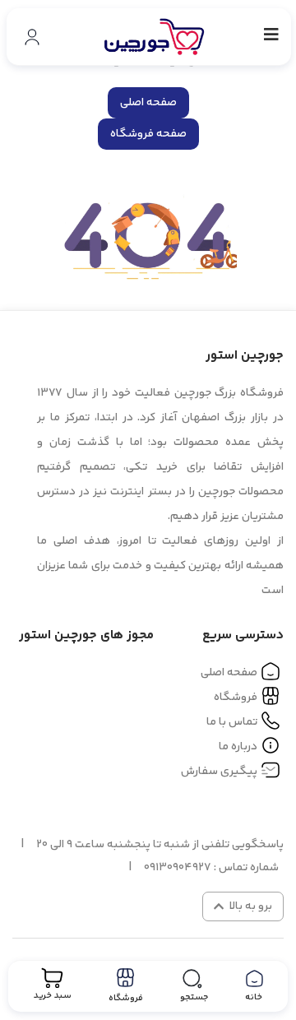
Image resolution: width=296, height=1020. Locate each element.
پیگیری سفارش (219, 772)
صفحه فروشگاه (148, 134)
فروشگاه (235, 697)
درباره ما (238, 747)
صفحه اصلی (148, 103)
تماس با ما (231, 722)
